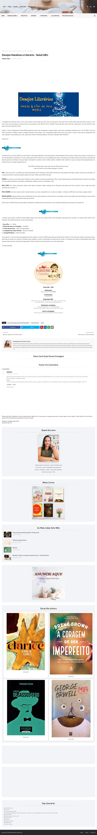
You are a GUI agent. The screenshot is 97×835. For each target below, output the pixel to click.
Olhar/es (15, 547)
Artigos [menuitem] (33, 15)
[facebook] (87, 6)
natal (10, 51)
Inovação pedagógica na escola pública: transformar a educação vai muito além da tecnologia (31, 813)
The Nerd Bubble (54, 307)
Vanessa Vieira (6, 58)
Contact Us (93, 832)
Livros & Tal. (48, 296)
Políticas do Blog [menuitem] (67, 15)
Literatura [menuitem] (43, 15)
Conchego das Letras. (57, 308)
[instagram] (90, 6)
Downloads (23, 6)
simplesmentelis (8, 821)
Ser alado (6, 809)
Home (4, 6)
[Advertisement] (48, 34)
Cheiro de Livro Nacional (58, 301)
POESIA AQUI (7, 817)
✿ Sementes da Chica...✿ (11, 816)
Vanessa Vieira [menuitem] (12, 15)
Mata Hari (6, 819)
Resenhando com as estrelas (42, 312)
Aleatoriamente (8, 808)
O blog (9, 6)
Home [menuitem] (3, 15)
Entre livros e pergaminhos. (53, 302)
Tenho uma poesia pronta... (20, 540)
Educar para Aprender (10, 811)
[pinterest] (94, 6)
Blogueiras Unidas (46, 291)
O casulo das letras (42, 307)
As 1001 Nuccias (45, 301)
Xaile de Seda (7, 814)
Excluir (14, 384)
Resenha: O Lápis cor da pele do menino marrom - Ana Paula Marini (31, 555)
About (86, 832)
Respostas (11, 387)
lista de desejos (35, 322)
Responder (9, 384)
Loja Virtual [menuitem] (55, 15)
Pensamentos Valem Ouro (48, 7)
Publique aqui (32, 6)
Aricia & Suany (39, 302)
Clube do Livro (35, 301)
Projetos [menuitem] (24, 15)
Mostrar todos (8, 824)
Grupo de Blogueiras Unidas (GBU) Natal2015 (18, 322)
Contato (15, 6)
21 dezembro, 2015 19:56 (12, 373)
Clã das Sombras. (58, 312)
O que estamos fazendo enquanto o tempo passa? (26, 532)
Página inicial (5, 51)
